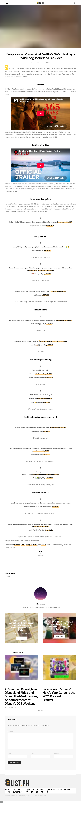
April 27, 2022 (47, 250)
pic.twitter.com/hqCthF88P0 (46, 270)
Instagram (29, 545)
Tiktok (35, 545)
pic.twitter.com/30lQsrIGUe (64, 222)
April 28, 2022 (49, 226)
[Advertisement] (40, 818)
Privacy (41, 789)
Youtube (43, 545)
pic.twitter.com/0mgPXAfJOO (43, 374)
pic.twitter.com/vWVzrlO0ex (63, 320)
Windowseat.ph (15, 792)
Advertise (29, 789)
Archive (51, 789)
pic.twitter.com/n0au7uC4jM (58, 291)
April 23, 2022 (49, 530)
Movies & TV (59, 618)
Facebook (16, 545)
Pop (21, 617)
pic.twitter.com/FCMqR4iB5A (40, 451)
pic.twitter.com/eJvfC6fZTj (44, 398)
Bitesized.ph (64, 789)
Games (8, 684)
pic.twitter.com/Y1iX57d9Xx (59, 341)
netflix (8, 576)
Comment (11, 731)
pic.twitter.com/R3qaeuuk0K (51, 474)
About (8, 789)
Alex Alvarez (40, 604)
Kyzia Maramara (26, 633)
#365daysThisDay (32, 270)
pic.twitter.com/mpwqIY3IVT (40, 526)
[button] (38, 710)
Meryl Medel (64, 632)
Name (10, 753)
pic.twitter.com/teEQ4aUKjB (58, 427)
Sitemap (18, 789)
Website (56, 753)
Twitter (22, 545)
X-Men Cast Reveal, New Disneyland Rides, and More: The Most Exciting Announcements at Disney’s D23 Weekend (21, 696)
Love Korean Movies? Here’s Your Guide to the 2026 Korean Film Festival (59, 694)
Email (33, 753)
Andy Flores (54, 704)
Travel (26, 684)
